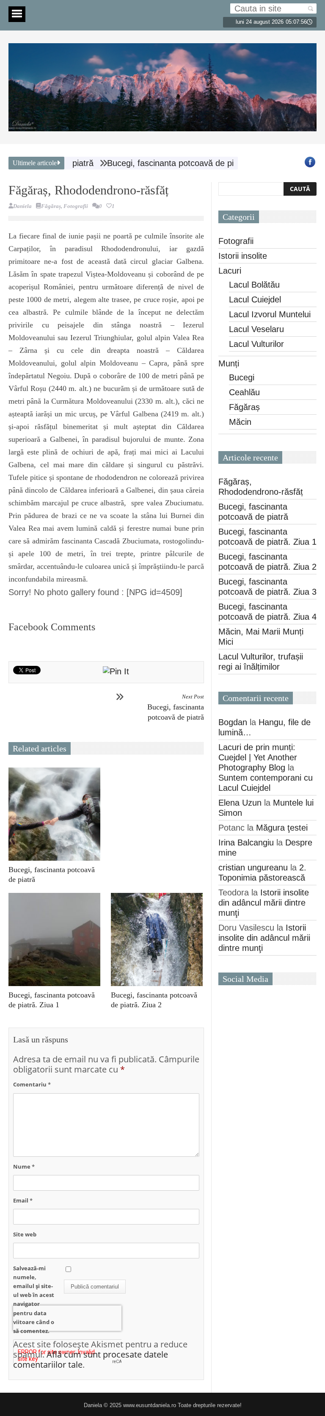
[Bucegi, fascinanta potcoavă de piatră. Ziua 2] (159, 939)
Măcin (240, 422)
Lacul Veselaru (256, 329)
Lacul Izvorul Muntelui (270, 314)
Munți (228, 363)
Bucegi (241, 377)
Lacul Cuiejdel (255, 299)
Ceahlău (244, 392)
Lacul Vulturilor (256, 344)
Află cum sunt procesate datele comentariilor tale (90, 1359)
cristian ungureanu (253, 867)
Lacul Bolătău (254, 284)
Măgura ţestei (282, 827)
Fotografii (75, 206)
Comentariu (32, 1084)
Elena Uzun (240, 802)
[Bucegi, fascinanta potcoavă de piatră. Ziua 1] (56, 939)
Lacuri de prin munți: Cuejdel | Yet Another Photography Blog (257, 757)
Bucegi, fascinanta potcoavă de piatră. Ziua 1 (167, 163)
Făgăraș (51, 206)
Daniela (22, 206)
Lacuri (229, 270)
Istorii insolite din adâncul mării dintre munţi (263, 902)
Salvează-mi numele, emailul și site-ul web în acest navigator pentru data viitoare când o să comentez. (33, 1299)
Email (23, 1200)
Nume (24, 1166)
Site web (24, 1234)
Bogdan (232, 722)
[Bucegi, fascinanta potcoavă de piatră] (56, 814)
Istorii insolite (242, 255)
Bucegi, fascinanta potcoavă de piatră (175, 707)
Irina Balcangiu (246, 842)
